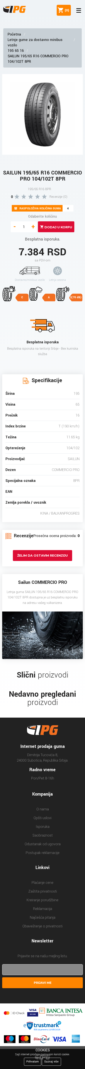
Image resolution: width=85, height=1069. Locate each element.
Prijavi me (42, 983)
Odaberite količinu (42, 216)
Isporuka (42, 826)
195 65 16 (16, 50)
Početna (14, 34)
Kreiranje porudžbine (42, 900)
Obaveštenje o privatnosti (42, 926)
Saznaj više (51, 1062)
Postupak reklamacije (43, 852)
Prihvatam (32, 1062)
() (66, 10)
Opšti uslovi (42, 817)
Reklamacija (42, 908)
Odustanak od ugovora (43, 844)
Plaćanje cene (42, 882)
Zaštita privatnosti (42, 891)
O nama (42, 809)
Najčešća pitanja (42, 917)
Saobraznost (42, 835)
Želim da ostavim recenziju (42, 555)
